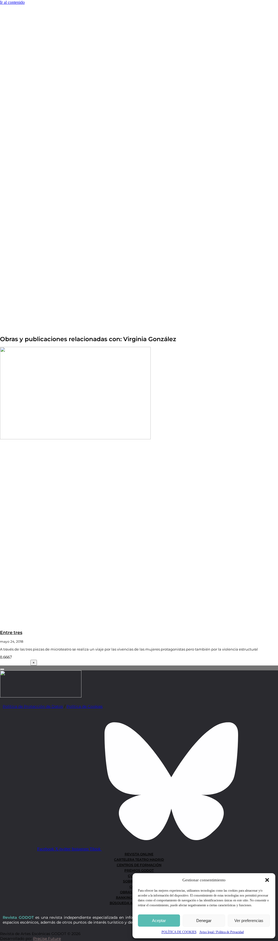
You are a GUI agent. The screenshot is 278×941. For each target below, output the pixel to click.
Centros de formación (139, 865)
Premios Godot (139, 870)
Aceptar (159, 920)
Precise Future (47, 938)
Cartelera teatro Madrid (139, 859)
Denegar (203, 920)
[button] (267, 880)
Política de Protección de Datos (33, 706)
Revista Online (139, 854)
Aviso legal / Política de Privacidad (221, 932)
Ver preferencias (248, 920)
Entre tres (11, 632)
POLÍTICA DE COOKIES (179, 932)
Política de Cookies (85, 706)
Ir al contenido (12, 2)
